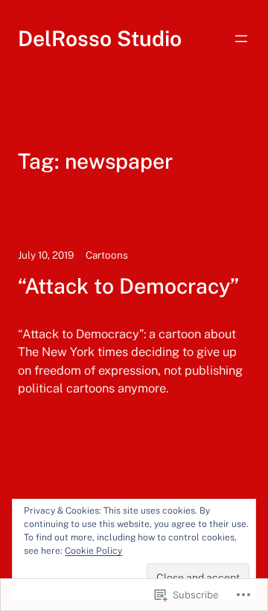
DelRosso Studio (100, 38)
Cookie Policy (93, 551)
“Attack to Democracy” (128, 286)
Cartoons (107, 255)
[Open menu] (241, 39)
